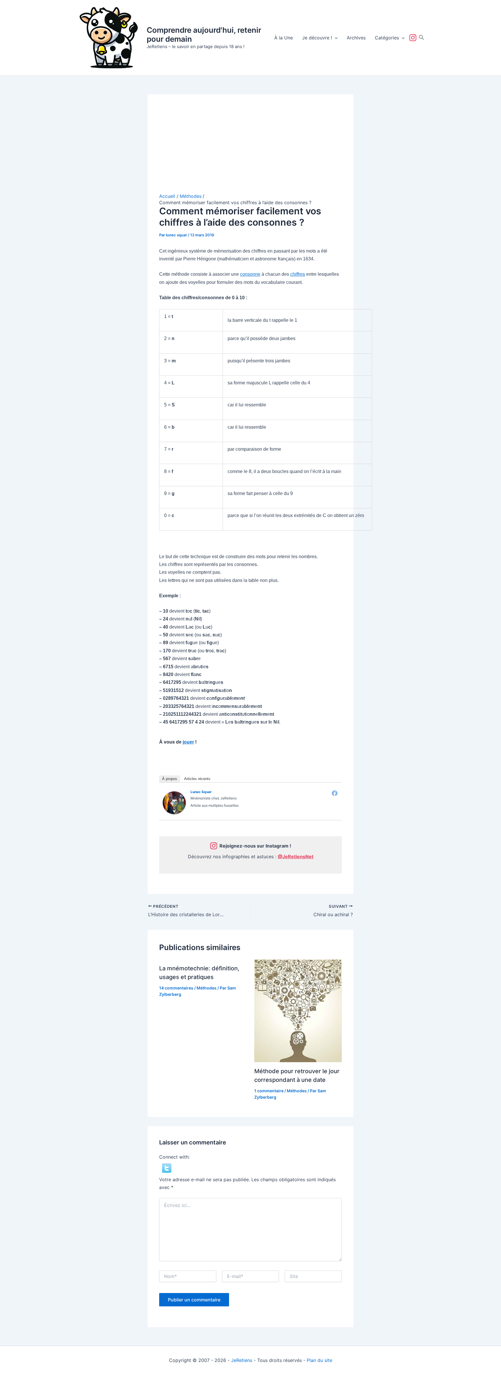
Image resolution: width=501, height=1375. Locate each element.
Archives (356, 38)
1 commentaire (269, 1090)
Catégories (387, 38)
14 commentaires (176, 987)
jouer (188, 741)
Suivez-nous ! (414, 37)
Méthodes (207, 987)
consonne (250, 274)
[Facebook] (334, 793)
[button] (335, 37)
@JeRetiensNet (295, 856)
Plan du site (319, 1360)
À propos (169, 779)
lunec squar (201, 792)
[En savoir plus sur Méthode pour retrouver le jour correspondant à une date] (298, 1010)
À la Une (283, 38)
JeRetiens (241, 1360)
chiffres (297, 274)
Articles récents (197, 779)
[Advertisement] (250, 149)
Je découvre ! (317, 38)
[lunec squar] (174, 802)
